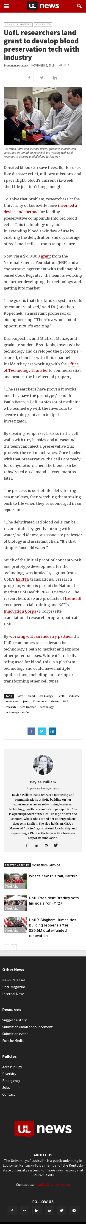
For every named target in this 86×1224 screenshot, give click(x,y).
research (11, 707)
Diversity (9, 1073)
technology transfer (17, 712)
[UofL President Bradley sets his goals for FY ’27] (15, 903)
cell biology (46, 696)
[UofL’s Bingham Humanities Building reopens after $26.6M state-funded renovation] (15, 925)
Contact (8, 1094)
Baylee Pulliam (17, 65)
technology (47, 707)
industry (74, 696)
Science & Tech (43, 24)
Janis (26, 701)
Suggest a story (14, 1020)
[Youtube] (74, 1210)
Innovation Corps (20, 611)
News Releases (13, 980)
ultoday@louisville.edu (52, 1184)
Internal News (13, 993)
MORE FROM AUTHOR (46, 865)
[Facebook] (28, 845)
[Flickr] (24, 1210)
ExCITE (23, 579)
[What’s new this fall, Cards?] (15, 881)
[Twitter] (57, 845)
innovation (12, 701)
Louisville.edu (43, 1175)
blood (31, 696)
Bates (20, 696)
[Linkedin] (38, 845)
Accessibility (12, 1067)
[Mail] (48, 845)
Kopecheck (39, 701)
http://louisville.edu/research (43, 788)
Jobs (6, 1087)
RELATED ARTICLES (17, 865)
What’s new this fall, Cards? (53, 876)
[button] (79, 6)
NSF (65, 701)
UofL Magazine (14, 987)
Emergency (11, 1080)
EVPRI (61, 696)
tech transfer (28, 707)
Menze (54, 701)
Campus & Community (11, 886)
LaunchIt (73, 598)
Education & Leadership (18, 24)
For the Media (13, 1040)
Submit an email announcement (27, 1027)
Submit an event (15, 1033)
